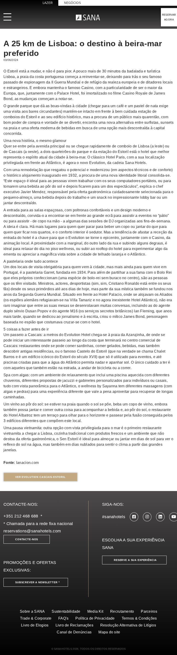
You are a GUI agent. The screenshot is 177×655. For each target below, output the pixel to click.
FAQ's (63, 618)
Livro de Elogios (34, 625)
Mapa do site (109, 632)
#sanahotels (113, 516)
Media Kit (95, 611)
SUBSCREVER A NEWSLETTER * (37, 582)
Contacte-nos (26, 539)
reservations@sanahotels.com (32, 531)
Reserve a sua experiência (135, 560)
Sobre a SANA (32, 611)
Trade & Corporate (35, 618)
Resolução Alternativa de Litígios (128, 625)
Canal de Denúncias (74, 632)
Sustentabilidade (66, 611)
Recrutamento (122, 611)
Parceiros (149, 611)
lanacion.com (27, 463)
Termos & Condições (139, 618)
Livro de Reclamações (74, 625)
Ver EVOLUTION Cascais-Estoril (40, 477)
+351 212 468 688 (20, 516)
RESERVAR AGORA (169, 17)
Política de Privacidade (95, 618)
